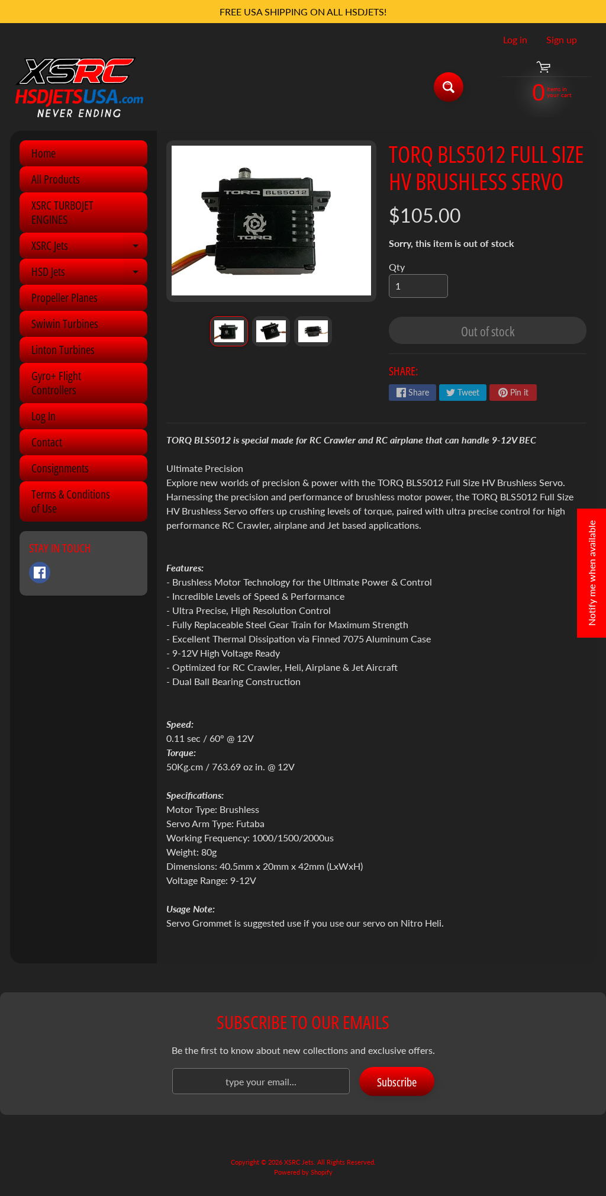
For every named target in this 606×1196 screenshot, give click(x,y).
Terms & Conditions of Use (70, 501)
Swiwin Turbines (64, 324)
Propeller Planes (64, 298)
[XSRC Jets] (79, 87)
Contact (46, 442)
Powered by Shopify (303, 1172)
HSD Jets (89, 274)
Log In (43, 416)
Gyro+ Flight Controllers (56, 383)
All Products (55, 179)
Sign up (561, 39)
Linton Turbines (63, 350)
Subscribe (397, 1082)
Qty (397, 266)
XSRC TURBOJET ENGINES (62, 212)
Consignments (60, 468)
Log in (515, 39)
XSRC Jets (89, 248)
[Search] (448, 87)
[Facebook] (39, 572)
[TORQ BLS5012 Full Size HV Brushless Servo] (229, 331)
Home (43, 153)
